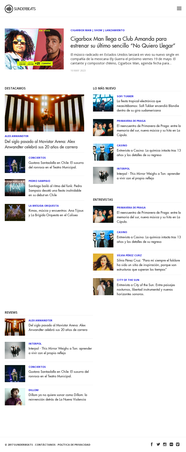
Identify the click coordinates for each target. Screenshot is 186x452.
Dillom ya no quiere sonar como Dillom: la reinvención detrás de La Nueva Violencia (58, 397)
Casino (122, 145)
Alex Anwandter (17, 136)
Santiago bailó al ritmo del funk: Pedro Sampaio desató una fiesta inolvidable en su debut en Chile (55, 190)
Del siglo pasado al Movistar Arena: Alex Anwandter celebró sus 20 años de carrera (41, 144)
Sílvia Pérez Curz (129, 255)
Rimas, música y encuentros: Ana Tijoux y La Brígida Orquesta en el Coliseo (56, 213)
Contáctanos (45, 444)
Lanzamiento (115, 30)
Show (98, 30)
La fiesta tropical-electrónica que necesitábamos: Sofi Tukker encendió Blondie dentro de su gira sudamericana (148, 105)
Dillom (34, 390)
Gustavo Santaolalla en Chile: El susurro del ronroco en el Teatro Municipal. (56, 165)
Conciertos (37, 157)
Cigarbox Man (81, 30)
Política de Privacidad (74, 444)
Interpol (123, 168)
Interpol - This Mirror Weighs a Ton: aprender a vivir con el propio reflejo (148, 176)
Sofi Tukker (125, 96)
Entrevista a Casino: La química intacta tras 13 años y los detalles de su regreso (149, 153)
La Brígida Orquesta (44, 205)
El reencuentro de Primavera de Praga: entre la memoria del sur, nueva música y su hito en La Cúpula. (149, 130)
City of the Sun (128, 280)
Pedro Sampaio (39, 181)
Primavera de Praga (131, 120)
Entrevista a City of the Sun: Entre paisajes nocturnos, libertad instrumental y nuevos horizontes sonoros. (146, 289)
